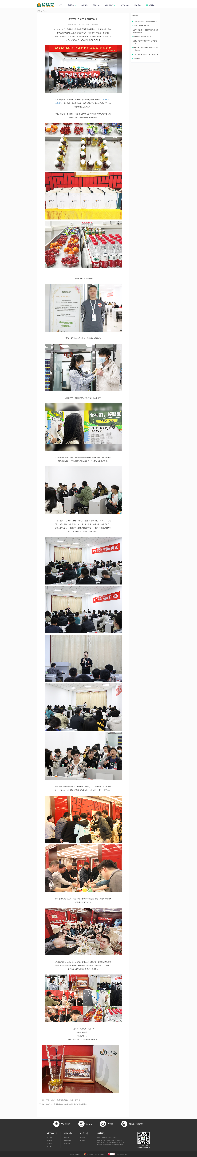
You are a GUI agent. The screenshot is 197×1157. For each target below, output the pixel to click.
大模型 (110, 1124)
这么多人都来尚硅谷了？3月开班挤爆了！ (145, 42)
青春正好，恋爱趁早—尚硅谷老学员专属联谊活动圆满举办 (63, 1104)
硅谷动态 (44, 11)
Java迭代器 (136, 58)
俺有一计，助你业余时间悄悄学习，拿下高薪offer (145, 49)
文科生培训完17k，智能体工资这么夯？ (146, 21)
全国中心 (151, 5)
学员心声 (49, 1143)
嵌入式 (89, 1124)
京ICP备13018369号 (75, 1154)
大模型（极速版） (136, 1124)
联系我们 (101, 1133)
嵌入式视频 (67, 1143)
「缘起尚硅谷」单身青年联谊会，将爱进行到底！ (60, 1100)
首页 (60, 5)
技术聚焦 (82, 1140)
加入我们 (49, 1146)
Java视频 (66, 1137)
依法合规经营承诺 (122, 1154)
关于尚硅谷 (125, 5)
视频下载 (96, 5)
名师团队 (84, 5)
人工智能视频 (67, 1140)
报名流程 (137, 5)
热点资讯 (82, 1137)
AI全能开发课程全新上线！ (142, 26)
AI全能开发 (65, 1124)
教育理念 (49, 1137)
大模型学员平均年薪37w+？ (142, 37)
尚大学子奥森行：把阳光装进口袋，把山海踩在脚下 (145, 31)
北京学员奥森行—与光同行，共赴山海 (145, 54)
